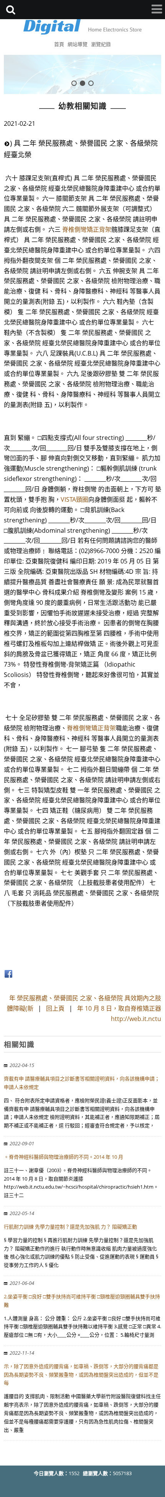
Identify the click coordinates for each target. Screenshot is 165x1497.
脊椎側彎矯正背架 (86, 229)
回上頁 (55, 1008)
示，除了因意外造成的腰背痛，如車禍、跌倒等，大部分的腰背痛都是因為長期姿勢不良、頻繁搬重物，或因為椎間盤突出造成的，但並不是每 (81, 1375)
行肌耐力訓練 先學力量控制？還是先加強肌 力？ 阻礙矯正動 (70, 1226)
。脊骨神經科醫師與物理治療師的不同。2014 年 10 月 (63, 1156)
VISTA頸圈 (74, 499)
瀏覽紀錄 (101, 44)
